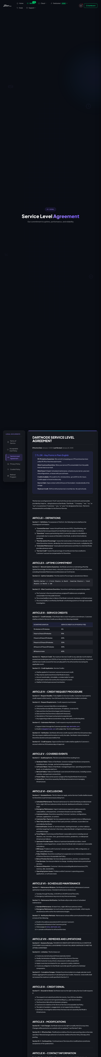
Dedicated (59, 3)
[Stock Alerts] (81, 6)
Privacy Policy (15, 464)
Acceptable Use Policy (14, 450)
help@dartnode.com (49, 729)
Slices (32, 3)
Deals (21, 8)
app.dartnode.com (73, 726)
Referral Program (13, 476)
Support (32, 8)
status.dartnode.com (53, 927)
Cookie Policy (15, 469)
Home (21, 3)
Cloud (43, 3)
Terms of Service (13, 442)
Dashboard (91, 5)
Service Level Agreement (15, 457)
